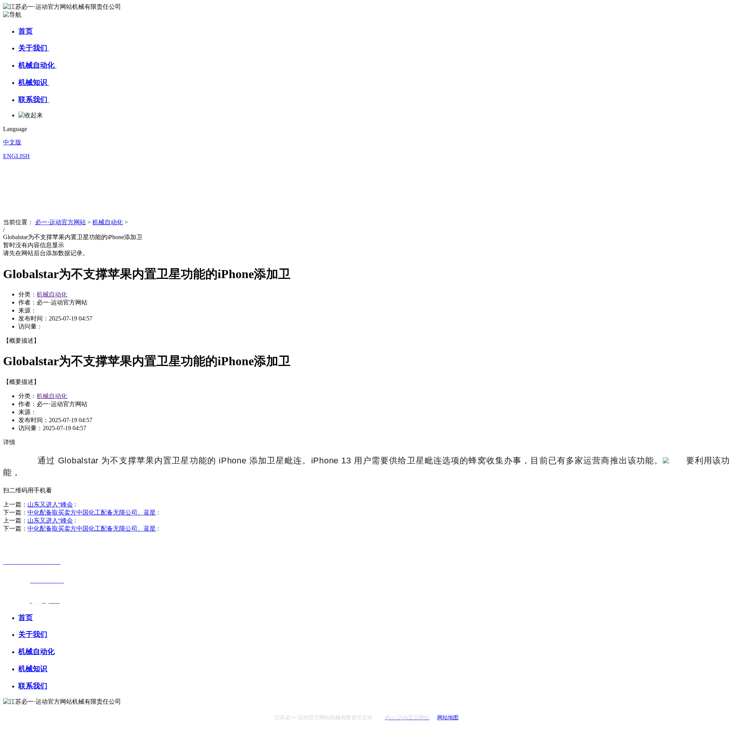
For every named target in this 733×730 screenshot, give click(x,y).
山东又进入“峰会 (50, 504)
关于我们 (33, 48)
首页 (25, 31)
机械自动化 (37, 65)
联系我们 (33, 99)
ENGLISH (16, 156)
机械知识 (33, 82)
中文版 (12, 142)
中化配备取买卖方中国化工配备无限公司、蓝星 (91, 512)
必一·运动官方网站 (60, 222)
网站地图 (448, 717)
